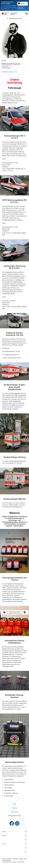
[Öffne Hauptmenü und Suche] (26, 13)
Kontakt (4, 858)
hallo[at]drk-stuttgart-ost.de (9, 72)
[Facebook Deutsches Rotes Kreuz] (12, 823)
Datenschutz (16, 858)
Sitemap (21, 858)
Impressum (9, 858)
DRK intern (7, 860)
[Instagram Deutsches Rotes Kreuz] (17, 823)
